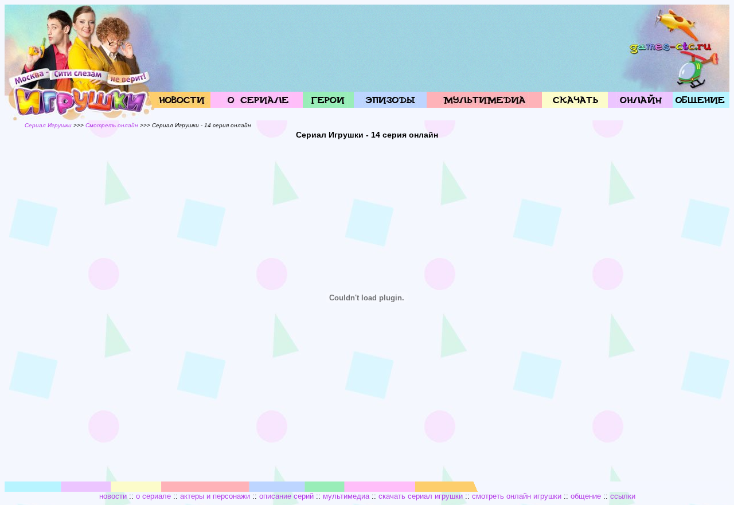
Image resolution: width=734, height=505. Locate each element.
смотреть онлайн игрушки (516, 496)
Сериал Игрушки (48, 125)
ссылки (622, 496)
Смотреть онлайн (111, 125)
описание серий (286, 496)
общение (586, 496)
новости (113, 496)
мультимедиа (346, 496)
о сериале (153, 496)
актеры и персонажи (215, 496)
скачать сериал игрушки (420, 496)
